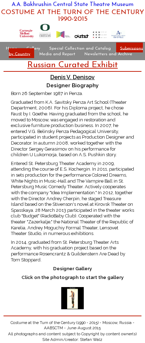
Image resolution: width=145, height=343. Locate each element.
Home (11, 48)
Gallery (33, 48)
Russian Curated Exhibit (72, 65)
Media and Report (57, 54)
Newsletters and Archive (108, 54)
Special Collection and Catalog (80, 48)
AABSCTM (53, 327)
